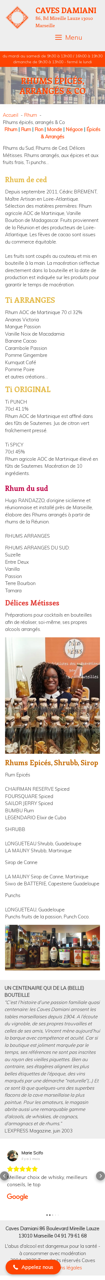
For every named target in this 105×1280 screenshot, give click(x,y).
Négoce (74, 129)
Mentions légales (63, 1260)
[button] (4, 1172)
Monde (54, 129)
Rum (26, 129)
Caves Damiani (66, 10)
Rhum (10, 129)
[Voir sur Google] (12, 1155)
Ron (39, 129)
